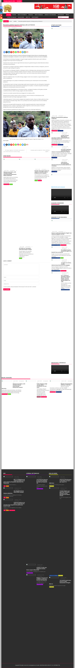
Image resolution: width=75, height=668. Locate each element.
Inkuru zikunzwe (6, 184)
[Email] (25, 52)
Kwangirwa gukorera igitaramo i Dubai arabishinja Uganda (40, 151)
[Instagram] (18, 52)
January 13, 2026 (64, 132)
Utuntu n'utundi (60, 130)
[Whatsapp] (16, 52)
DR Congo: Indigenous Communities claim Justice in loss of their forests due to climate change (14, 151)
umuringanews (14, 27)
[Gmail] (27, 52)
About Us (28, 17)
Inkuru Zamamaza (39, 14)
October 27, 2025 (63, 577)
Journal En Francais (11, 17)
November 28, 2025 (65, 272)
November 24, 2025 (40, 574)
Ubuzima (14, 14)
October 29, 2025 (65, 159)
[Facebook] (4, 52)
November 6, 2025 (65, 146)
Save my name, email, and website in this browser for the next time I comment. (20, 286)
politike (8, 14)
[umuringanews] (4, 14)
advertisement (35, 17)
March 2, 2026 (37, 169)
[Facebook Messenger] (23, 52)
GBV (4, 486)
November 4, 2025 (63, 488)
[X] (7, 52)
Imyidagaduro (61, 14)
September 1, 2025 (17, 499)
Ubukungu (39, 180)
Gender (7, 486)
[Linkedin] (9, 52)
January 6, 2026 (64, 259)
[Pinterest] (11, 52)
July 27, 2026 (6, 170)
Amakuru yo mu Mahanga (50, 14)
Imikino (67, 14)
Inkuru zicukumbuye (22, 14)
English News (21, 17)
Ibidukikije (30, 14)
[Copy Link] (20, 52)
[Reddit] (13, 52)
